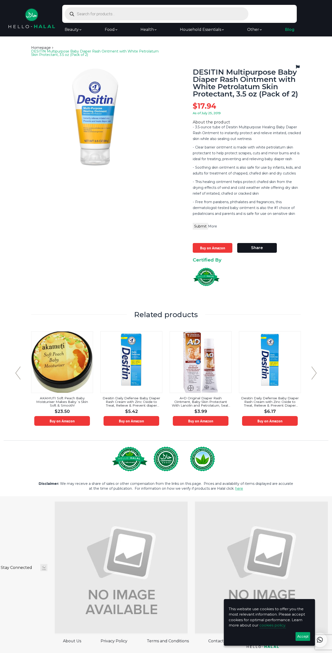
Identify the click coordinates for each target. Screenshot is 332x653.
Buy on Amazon (212, 247)
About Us (72, 641)
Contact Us (219, 641)
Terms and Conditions (168, 641)
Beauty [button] (72, 30)
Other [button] (253, 30)
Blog (289, 30)
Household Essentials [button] (200, 30)
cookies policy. (272, 625)
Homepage (41, 47)
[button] (320, 640)
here (239, 488)
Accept (302, 636)
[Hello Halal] (32, 18)
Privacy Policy (114, 641)
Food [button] (110, 30)
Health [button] (147, 30)
